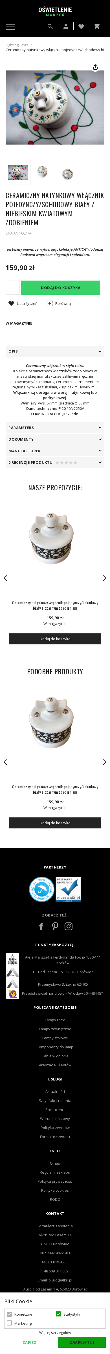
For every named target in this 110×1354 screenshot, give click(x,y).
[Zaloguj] (66, 26)
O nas (55, 1163)
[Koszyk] (98, 26)
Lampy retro (55, 1019)
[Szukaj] (50, 26)
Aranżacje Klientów (55, 1065)
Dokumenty (21, 439)
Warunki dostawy (55, 1118)
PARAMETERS (21, 427)
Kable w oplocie (55, 1055)
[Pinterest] (55, 926)
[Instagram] (68, 926)
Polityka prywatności (55, 1181)
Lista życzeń (27, 303)
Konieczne (23, 1314)
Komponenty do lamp (55, 1046)
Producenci (55, 1109)
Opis (13, 351)
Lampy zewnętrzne (55, 1028)
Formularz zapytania (55, 1225)
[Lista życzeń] (81, 26)
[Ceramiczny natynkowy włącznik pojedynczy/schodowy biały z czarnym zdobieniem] (55, 548)
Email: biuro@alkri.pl (55, 1280)
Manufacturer (24, 450)
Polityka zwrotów (55, 1127)
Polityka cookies (55, 1190)
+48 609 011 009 (55, 1271)
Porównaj (63, 303)
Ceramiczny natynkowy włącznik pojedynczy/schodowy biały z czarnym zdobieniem (55, 605)
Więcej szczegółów (55, 1332)
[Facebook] (41, 926)
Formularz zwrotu (55, 1136)
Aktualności (55, 1091)
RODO (55, 1199)
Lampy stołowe (55, 1037)
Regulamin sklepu (55, 1172)
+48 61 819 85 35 (55, 1262)
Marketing (23, 1323)
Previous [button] (5, 578)
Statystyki (71, 1314)
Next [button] (104, 578)
